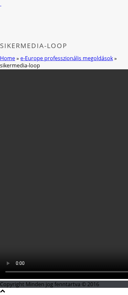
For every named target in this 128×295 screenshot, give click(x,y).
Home (7, 58)
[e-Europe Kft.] (0, 3)
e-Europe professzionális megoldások (66, 58)
